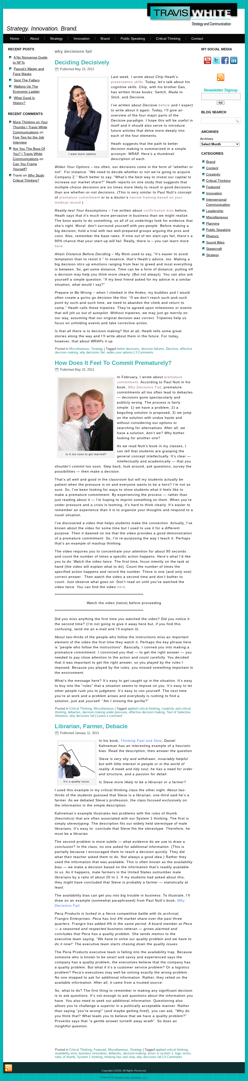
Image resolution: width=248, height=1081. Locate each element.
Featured (100, 1049)
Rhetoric (212, 236)
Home (14, 38)
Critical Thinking (168, 38)
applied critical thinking (144, 708)
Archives (206, 139)
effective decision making (147, 712)
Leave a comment (109, 716)
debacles (74, 712)
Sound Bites (215, 242)
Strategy (56, 38)
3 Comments (144, 352)
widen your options (120, 352)
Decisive (172, 349)
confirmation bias (159, 210)
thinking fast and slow (119, 1057)
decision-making (134, 1053)
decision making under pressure (104, 712)
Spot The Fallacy (27, 80)
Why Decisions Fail (144, 387)
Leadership (214, 211)
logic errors (183, 1053)
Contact (197, 38)
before (164, 105)
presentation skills (127, 82)
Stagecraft (214, 249)
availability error (66, 1053)
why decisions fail (92, 352)
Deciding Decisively (82, 62)
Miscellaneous (79, 349)
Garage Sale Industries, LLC (131, 1077)
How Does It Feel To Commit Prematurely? (113, 363)
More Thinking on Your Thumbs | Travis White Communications (30, 127)
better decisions (128, 349)
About (34, 38)
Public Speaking (133, 38)
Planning (212, 223)
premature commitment (79, 197)
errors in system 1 (160, 1053)
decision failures (152, 349)
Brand (105, 38)
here (59, 246)
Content (212, 168)
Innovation (82, 38)
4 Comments (173, 1057)
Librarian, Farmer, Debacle (91, 726)
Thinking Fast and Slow (141, 741)
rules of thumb (65, 1057)
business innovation (93, 1053)
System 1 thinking (89, 1057)
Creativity (213, 174)
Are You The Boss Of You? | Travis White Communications (29, 154)
